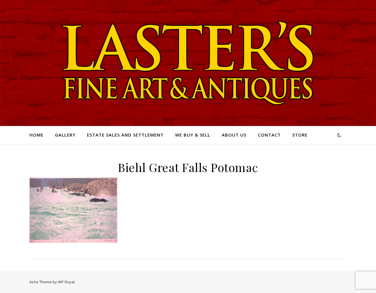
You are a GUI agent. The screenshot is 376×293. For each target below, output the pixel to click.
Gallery (65, 135)
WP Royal (66, 282)
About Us (234, 135)
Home (36, 135)
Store (300, 135)
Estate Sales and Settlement (125, 135)
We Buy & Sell (192, 135)
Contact (269, 135)
